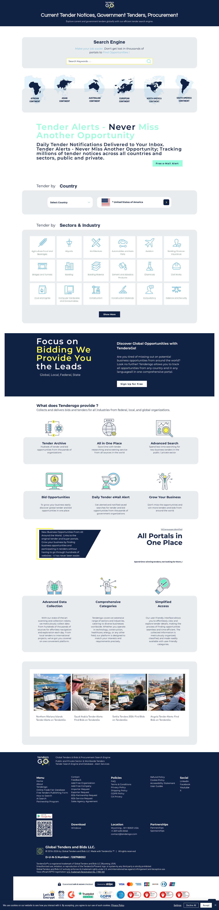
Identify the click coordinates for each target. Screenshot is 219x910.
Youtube (184, 787)
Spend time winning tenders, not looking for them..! (158, 562)
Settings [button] (177, 905)
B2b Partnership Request (84, 795)
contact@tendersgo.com (124, 834)
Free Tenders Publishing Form (52, 792)
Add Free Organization (83, 783)
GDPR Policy (117, 793)
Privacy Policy (117, 905)
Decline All (191, 905)
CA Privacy (116, 796)
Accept (206, 905)
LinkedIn (184, 781)
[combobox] (70, 202)
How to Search (44, 795)
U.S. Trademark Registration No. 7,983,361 (86, 872)
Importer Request (80, 789)
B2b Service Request (82, 798)
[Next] (166, 202)
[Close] (215, 905)
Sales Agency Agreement (84, 801)
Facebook (185, 784)
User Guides (156, 786)
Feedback (76, 780)
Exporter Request (80, 792)
